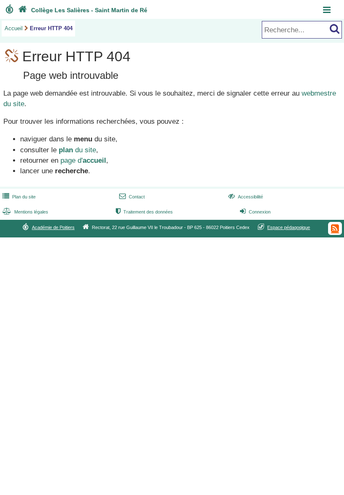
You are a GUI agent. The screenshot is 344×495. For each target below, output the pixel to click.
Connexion (255, 211)
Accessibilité (245, 196)
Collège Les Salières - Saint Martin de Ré (82, 10)
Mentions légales (25, 211)
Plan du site (19, 196)
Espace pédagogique (288, 227)
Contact (132, 196)
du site (77, 150)
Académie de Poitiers (53, 227)
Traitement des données (144, 211)
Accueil (14, 28)
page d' (83, 160)
